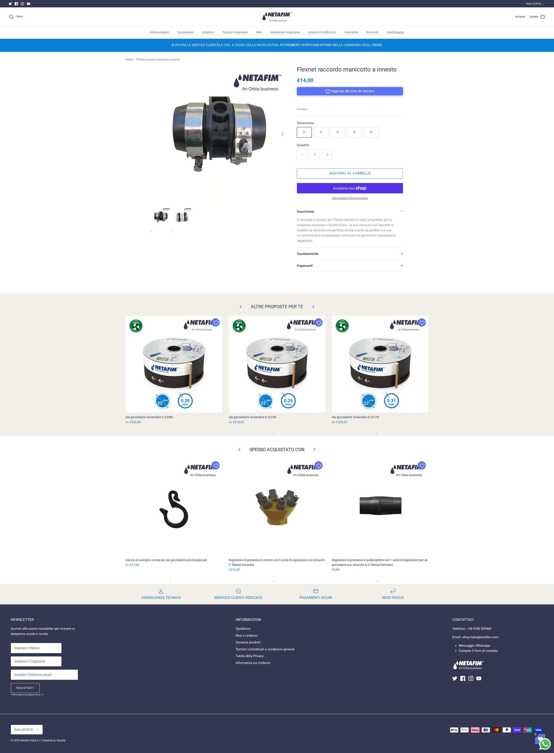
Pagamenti (305, 266)
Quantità (303, 145)
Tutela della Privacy (250, 656)
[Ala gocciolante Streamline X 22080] (174, 364)
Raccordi (372, 32)
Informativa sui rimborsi (253, 663)
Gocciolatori (185, 32)
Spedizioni (243, 629)
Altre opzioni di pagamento (350, 198)
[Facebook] (16, 3)
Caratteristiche (307, 254)
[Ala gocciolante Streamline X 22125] (380, 364)
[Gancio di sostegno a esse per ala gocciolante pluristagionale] (174, 507)
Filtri (259, 32)
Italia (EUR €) (533, 3)
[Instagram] (22, 3)
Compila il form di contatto (478, 651)
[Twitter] (10, 3)
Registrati (25, 688)
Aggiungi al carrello (350, 173)
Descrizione (305, 212)
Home (129, 59)
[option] (219, 134)
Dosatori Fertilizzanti (322, 32)
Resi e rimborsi (247, 636)
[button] (350, 91)
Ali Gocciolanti (159, 32)
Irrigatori (208, 32)
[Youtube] (28, 3)
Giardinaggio (395, 32)
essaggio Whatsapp (476, 646)
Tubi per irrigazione (235, 32)
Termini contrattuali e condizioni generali (265, 649)
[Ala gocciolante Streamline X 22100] (277, 364)
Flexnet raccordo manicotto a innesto (158, 59)
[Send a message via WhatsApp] (545, 744)
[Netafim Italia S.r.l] (277, 17)
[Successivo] (282, 134)
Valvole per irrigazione (285, 32)
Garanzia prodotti (248, 642)
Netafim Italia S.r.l (30, 740)
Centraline (351, 32)
